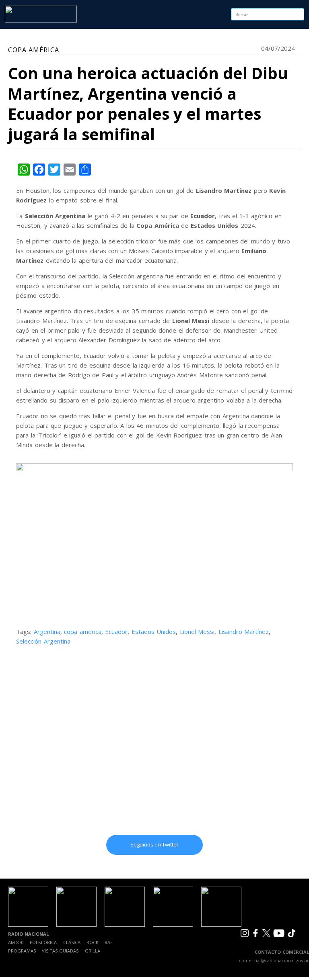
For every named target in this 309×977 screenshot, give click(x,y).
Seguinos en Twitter (154, 844)
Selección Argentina (43, 641)
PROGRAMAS (22, 951)
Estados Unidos (154, 631)
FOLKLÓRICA (43, 942)
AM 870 (16, 942)
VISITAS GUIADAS (60, 951)
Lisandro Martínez (243, 631)
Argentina (47, 631)
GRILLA (92, 951)
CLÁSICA (71, 942)
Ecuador (116, 631)
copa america (82, 631)
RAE (109, 942)
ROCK (93, 942)
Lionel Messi (197, 631)
